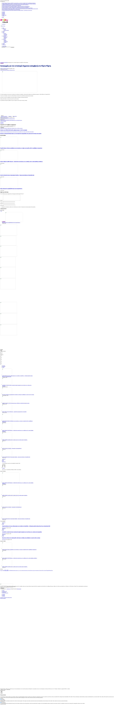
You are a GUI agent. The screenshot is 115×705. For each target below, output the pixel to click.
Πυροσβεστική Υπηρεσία (39, 570)
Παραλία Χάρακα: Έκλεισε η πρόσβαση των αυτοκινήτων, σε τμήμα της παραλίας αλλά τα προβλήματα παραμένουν (21, 148)
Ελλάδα (5, 33)
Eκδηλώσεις (6, 36)
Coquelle (3, 468)
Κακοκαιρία (15, 570)
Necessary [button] (1, 698)
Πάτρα (31, 570)
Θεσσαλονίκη (12, 570)
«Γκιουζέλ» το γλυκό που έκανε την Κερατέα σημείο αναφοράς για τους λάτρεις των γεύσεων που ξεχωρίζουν (22, 531)
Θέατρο (5, 38)
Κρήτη (20, 570)
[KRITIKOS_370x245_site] (8, 235)
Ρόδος (43, 570)
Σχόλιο (1, 200)
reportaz (7, 68)
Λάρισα (29, 570)
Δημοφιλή (3, 365)
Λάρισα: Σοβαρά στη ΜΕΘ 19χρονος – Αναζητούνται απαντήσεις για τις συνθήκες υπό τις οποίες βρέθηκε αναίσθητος (19, 3)
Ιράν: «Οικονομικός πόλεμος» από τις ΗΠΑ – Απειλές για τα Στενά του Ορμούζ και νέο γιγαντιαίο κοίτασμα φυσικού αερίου (20, 8)
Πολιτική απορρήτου (5, 592)
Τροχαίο (47, 570)
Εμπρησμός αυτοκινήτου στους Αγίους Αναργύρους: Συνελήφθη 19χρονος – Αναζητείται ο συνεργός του (17, 10)
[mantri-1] (8, 277)
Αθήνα (3, 570)
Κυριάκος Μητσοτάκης (25, 570)
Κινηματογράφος (6, 30)
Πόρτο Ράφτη (15, 116)
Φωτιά (50, 570)
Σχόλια (3, 367)
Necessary (2, 699)
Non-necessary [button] (2, 701)
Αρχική (3, 590)
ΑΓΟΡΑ (5, 42)
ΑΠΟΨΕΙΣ (3, 31)
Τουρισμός (5, 35)
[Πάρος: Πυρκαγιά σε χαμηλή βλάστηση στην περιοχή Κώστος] (9, 186)
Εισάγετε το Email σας (3, 126)
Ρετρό (5, 29)
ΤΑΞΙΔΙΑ (3, 32)
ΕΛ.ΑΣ (6, 570)
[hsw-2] (8, 312)
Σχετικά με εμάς (4, 591)
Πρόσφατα (3, 366)
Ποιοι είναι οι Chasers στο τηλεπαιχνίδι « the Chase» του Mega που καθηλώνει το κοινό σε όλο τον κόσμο (18, 394)
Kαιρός (1, 570)
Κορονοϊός (19, 570)
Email (1, 203)
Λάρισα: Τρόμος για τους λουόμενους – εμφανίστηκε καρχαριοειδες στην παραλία (14, 411)
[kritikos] (8, 245)
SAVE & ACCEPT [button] (3, 704)
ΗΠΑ (9, 570)
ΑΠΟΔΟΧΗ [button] (8, 689)
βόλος (52, 570)
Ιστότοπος (1, 205)
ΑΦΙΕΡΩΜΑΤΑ (4, 28)
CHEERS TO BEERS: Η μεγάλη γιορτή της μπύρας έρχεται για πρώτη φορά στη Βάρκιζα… (15, 4)
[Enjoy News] (4, 22)
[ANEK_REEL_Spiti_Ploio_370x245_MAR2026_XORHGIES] (8, 266)
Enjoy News (4, 461)
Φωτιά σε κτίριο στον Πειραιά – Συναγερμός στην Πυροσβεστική (11, 5)
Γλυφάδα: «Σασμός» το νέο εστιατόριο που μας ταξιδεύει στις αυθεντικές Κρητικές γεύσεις (15, 403)
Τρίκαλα (45, 570)
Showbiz (5, 40)
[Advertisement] (57, 55)
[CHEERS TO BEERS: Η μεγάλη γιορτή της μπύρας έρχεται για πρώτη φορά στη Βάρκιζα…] (11, 494)
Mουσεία (5, 37)
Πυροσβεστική (33, 570)
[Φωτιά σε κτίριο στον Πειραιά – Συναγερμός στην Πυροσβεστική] (7, 447)
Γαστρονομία (6, 41)
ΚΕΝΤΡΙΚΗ (2, 62)
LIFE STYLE (4, 39)
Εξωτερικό (5, 34)
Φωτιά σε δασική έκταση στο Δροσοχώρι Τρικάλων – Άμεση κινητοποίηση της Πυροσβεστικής (16, 6)
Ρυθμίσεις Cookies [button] (3, 689)
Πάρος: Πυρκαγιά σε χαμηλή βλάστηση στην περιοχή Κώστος (11, 9)
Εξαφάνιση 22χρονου (4, 116)
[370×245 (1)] (8, 256)
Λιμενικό (10, 116)
